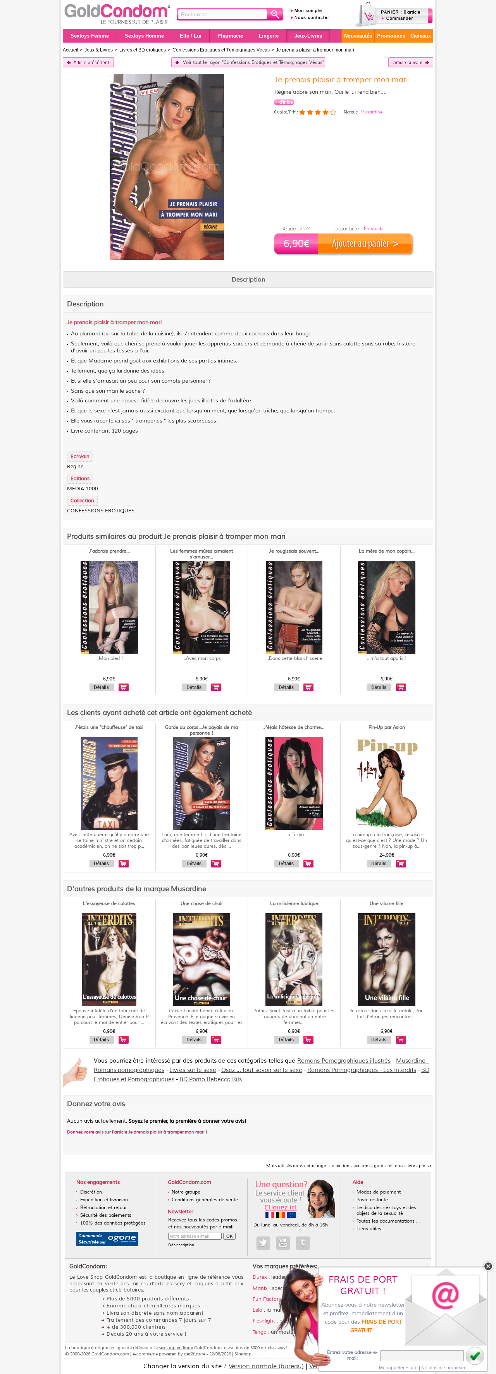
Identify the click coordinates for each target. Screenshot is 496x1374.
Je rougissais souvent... (294, 551)
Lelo (257, 1310)
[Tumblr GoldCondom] (302, 1243)
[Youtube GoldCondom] (283, 1243)
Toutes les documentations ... (388, 1221)
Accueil (70, 50)
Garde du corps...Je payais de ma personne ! (201, 730)
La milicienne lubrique (294, 904)
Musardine (371, 112)
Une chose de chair (202, 904)
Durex (260, 1277)
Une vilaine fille (386, 904)
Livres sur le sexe (192, 1070)
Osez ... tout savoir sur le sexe (261, 1070)
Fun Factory (267, 1299)
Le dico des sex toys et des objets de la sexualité (386, 1210)
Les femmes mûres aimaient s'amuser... (201, 554)
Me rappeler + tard (398, 1368)
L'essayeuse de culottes (109, 904)
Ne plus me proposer (443, 1368)
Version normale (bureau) (266, 1366)
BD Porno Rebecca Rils (210, 1079)
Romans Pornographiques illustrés (344, 1061)
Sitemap (242, 1354)
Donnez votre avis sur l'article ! (137, 1132)
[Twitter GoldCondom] (263, 1243)
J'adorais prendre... (109, 551)
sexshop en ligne (176, 1347)
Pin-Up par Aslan (387, 727)
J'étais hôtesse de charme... (294, 727)
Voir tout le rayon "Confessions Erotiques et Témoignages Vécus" (253, 62)
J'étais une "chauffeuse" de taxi (109, 727)
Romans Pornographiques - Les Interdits (361, 1070)
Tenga (260, 1332)
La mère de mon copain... (387, 551)
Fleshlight (264, 1321)
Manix (260, 1288)
